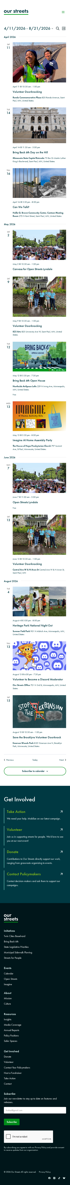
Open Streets (10, 978)
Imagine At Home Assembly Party (32, 440)
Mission (8, 998)
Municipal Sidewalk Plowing (18, 952)
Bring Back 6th (11, 941)
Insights (7, 1019)
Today (35, 760)
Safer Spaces (10, 1040)
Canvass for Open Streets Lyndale (32, 269)
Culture (7, 1003)
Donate (7, 1056)
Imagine (8, 984)
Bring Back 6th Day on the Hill (30, 152)
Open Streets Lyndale (25, 502)
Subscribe (12, 1121)
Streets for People (12, 957)
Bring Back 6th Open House (29, 380)
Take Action (10, 1078)
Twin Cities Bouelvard (14, 936)
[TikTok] (59, 1178)
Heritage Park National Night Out (32, 625)
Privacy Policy (45, 1172)
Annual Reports (11, 1030)
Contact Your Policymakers (17, 1067)
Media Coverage (12, 1024)
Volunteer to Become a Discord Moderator (38, 679)
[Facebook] (49, 1178)
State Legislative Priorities (16, 946)
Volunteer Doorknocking (27, 92)
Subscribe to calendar (33, 771)
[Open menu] (63, 12)
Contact (8, 1083)
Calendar (8, 973)
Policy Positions (11, 1035)
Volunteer (9, 1062)
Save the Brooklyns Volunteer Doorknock (37, 737)
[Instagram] (54, 1178)
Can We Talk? (21, 207)
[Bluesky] (64, 1178)
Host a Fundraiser (13, 1072)
